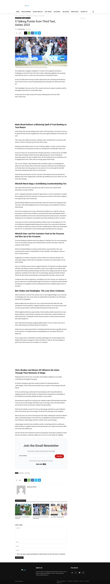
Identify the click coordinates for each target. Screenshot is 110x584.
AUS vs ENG (27, 473)
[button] (93, 12)
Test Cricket (28, 17)
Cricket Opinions (54, 514)
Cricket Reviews (22, 15)
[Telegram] (39, 33)
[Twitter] (35, 33)
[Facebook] (32, 33)
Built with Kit (41, 464)
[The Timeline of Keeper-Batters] (59, 509)
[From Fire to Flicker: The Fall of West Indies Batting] (41, 509)
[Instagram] (72, 572)
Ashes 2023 (21, 473)
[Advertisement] (66, 5)
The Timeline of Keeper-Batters (57, 517)
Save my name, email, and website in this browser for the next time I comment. (41, 554)
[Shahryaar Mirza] (16, 29)
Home (16, 15)
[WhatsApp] (29, 33)
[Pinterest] (75, 572)
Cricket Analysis (18, 514)
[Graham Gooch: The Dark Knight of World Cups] (23, 509)
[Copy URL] (25, 33)
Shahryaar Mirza (21, 29)
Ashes (23, 17)
